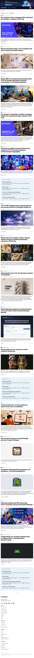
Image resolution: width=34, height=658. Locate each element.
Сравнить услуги (3, 609)
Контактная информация (4, 643)
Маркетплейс (14, 7)
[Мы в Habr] (9, 603)
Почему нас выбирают (4, 610)
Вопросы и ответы (3, 613)
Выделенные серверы (4, 637)
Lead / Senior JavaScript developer (8, 197)
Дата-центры (3, 646)
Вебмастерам (3, 622)
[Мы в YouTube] (7, 603)
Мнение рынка (3, 43)
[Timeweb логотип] (17, 597)
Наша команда (3, 644)
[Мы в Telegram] (2, 603)
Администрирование (4, 496)
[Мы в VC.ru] (11, 603)
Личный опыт (3, 463)
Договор (2, 615)
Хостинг (2, 631)
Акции (2, 618)
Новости (2, 343)
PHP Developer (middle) (6, 381)
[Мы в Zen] (14, 603)
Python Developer (5, 386)
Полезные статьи (3, 647)
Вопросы (9, 7)
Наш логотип (3, 625)
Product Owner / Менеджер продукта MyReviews (11, 192)
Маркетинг (3, 374)
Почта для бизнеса (3, 634)
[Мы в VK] (4, 603)
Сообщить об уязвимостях (5, 649)
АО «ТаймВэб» (6, 653)
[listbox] (5, 10)
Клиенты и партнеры (4, 612)
